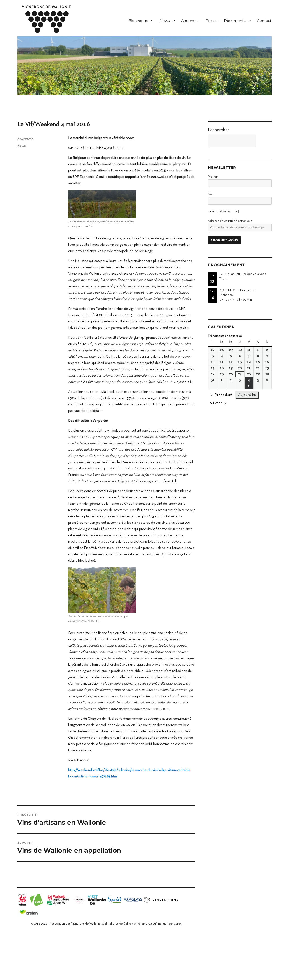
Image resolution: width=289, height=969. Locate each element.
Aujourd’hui (247, 395)
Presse (212, 21)
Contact (264, 21)
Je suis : (213, 211)
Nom (211, 194)
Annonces (190, 21)
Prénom (213, 177)
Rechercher (218, 130)
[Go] (265, 140)
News (21, 145)
